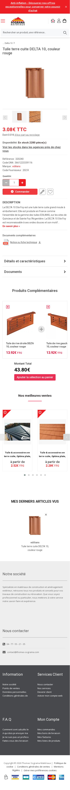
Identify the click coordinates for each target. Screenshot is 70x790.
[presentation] (66, 437)
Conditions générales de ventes (19, 695)
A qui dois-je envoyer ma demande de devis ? (26, 733)
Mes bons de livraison (48, 733)
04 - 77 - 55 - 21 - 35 (16, 644)
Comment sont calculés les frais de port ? (24, 729)
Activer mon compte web (50, 695)
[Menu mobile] (4, 20)
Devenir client (44, 691)
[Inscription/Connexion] (59, 21)
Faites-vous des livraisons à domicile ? (22, 740)
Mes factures (44, 737)
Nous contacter (45, 684)
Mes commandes (46, 729)
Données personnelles (14, 691)
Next (64, 117)
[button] (25, 475)
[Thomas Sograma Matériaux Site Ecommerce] (18, 21)
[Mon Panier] (64, 21)
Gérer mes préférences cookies (40, 770)
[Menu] (4, 21)
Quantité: (7, 176)
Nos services (44, 688)
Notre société (9, 684)
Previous (5, 117)
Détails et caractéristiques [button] (24, 261)
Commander (22, 191)
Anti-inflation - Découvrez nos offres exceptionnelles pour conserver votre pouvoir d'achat (32, 7)
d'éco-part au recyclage (27, 135)
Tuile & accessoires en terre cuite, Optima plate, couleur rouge (52, 456)
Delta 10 (9, 43)
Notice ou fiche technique (23, 242)
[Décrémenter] (6, 182)
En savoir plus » (11, 226)
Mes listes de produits (48, 740)
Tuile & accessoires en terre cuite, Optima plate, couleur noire (17, 456)
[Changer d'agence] (53, 21)
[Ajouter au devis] (42, 192)
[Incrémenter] (22, 182)
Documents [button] (13, 272)
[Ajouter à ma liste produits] (50, 192)
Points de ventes (11, 688)
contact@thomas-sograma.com (23, 652)
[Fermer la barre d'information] (66, 7)
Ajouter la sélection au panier (35, 377)
